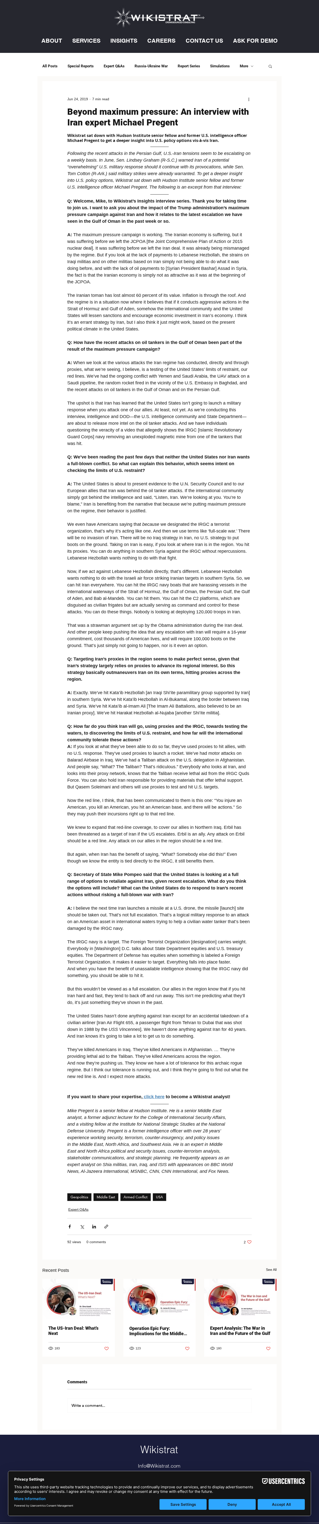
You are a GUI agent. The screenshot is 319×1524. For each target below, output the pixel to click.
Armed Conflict (136, 1197)
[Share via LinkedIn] (94, 1226)
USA (159, 1197)
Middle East (106, 1197)
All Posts (50, 66)
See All (271, 1270)
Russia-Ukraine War (151, 66)
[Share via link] (106, 1226)
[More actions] (249, 99)
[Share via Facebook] (69, 1226)
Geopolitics (79, 1197)
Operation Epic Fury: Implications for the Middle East (156, 1331)
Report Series (189, 66)
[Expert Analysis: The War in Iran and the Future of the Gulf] (240, 1299)
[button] (51, 40)
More (244, 66)
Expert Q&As (114, 66)
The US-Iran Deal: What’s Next (73, 1330)
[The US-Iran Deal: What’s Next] (78, 1299)
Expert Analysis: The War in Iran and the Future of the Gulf (240, 1330)
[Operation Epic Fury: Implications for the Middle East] (159, 1299)
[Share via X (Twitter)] (82, 1226)
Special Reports (81, 66)
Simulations (220, 66)
